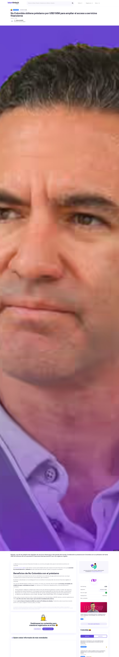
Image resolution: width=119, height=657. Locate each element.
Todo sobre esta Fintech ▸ (94, 623)
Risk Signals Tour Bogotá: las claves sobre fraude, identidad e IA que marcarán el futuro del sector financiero (92, 642)
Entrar (96, 3)
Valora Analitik (19, 20)
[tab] (87, 636)
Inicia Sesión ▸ (37, 628)
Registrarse (88, 3)
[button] (80, 3)
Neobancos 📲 (23, 9)
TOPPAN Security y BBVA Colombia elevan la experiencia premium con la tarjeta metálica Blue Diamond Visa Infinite (93, 652)
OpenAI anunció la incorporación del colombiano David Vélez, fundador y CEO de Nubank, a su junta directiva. (93, 615)
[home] (13, 3)
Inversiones (15, 9)
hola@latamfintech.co (97, 571)
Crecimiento (83, 646)
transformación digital (20, 567)
